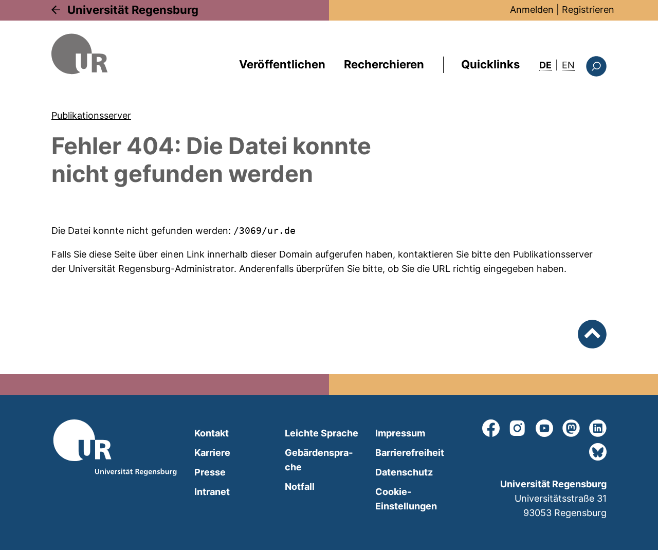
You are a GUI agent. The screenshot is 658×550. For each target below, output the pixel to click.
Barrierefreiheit (409, 452)
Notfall (300, 486)
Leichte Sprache (321, 433)
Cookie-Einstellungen (406, 498)
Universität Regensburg (132, 9)
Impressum (400, 433)
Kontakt (211, 433)
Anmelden (532, 9)
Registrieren (588, 9)
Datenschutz (404, 472)
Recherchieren (384, 64)
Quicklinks (490, 64)
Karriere (212, 452)
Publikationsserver (91, 115)
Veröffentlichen (282, 64)
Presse (210, 472)
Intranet (212, 491)
